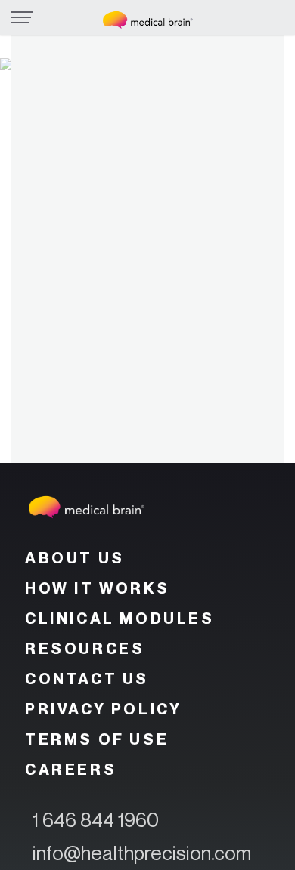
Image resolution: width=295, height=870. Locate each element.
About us (75, 558)
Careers (70, 769)
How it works (97, 588)
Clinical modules (120, 618)
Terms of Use (97, 739)
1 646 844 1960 (96, 819)
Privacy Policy (103, 709)
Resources (84, 649)
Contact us (87, 679)
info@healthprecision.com (142, 853)
